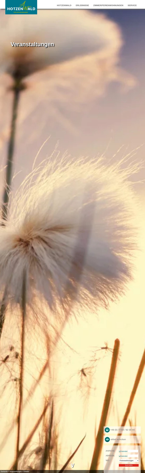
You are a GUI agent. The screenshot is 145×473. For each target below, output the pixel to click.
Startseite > (5, 471)
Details (26, 471)
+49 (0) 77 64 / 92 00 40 (122, 430)
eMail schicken (118, 439)
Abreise (110, 455)
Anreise (110, 451)
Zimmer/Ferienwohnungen (108, 5)
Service (132, 5)
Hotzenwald (64, 5)
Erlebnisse (82, 5)
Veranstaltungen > (16, 471)
